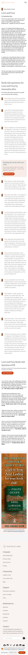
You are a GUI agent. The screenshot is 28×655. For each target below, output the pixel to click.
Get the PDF (7, 373)
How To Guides (7, 594)
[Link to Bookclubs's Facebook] (4, 645)
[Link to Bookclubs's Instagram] (8, 645)
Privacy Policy (7, 559)
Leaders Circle (7, 575)
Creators (5, 621)
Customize (5, 652)
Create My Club (8, 173)
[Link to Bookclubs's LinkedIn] (20, 645)
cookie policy (21, 649)
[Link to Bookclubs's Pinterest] (17, 645)
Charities (5, 610)
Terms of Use (6, 562)
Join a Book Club (7, 578)
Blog (4, 582)
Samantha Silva (7, 16)
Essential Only (13, 652)
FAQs (4, 598)
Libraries (5, 617)
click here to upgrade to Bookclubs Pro (16, 531)
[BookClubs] (14, 490)
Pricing (5, 566)
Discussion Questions (9, 591)
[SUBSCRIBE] (24, 638)
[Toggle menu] (25, 2)
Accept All (22, 652)
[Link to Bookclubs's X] (11, 645)
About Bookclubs (7, 555)
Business (5, 607)
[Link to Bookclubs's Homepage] (7, 2)
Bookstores (6, 614)
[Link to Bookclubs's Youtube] (23, 645)
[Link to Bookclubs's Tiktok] (14, 645)
